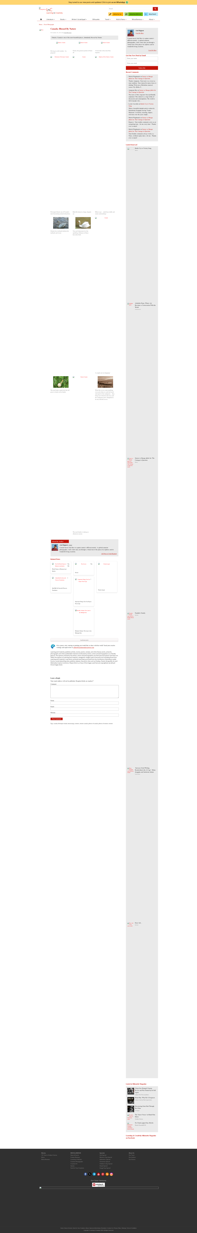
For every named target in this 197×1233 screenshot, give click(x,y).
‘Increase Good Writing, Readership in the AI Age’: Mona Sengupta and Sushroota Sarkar (145, 770)
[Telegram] (94, 1174)
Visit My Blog (140, 33)
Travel (107, 19)
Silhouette (95, 19)
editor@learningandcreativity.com (83, 647)
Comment (53, 684)
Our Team (132, 1155)
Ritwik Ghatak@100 (140, 1125)
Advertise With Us (135, 14)
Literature (49, 19)
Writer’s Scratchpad (78, 19)
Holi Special (103, 1155)
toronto (111, 723)
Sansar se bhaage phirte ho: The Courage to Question (141, 77)
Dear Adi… (138, 923)
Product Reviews (75, 1157)
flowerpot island (62, 723)
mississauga (71, 723)
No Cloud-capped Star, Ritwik (144, 1123)
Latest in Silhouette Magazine (136, 1084)
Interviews (137, 774)
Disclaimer (103, 1228)
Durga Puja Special (105, 1168)
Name (52, 700)
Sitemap (124, 1228)
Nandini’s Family (140, 613)
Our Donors (132, 1159)
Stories (136, 615)
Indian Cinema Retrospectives (143, 1100)
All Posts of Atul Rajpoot (109, 554)
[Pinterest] (102, 1174)
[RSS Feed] (107, 1174)
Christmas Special (105, 1161)
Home (61, 1228)
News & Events (74, 1155)
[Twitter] (90, 1174)
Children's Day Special (106, 1164)
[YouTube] (98, 1174)
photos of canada (93, 723)
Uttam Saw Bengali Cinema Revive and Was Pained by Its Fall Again (145, 1090)
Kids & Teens (120, 19)
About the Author (57, 541)
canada (56, 723)
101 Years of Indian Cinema (49, 1155)
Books (62, 19)
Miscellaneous (137, 19)
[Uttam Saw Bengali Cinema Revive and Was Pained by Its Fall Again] (130, 1094)
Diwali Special (104, 1166)
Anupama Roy (133, 90)
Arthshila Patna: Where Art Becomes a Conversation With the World (145, 305)
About (151, 19)
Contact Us (110, 1228)
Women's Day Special (106, 1157)
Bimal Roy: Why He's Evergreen (145, 1098)
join (116, 2)
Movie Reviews (45, 1159)
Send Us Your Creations (77, 1168)
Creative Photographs (76, 1161)
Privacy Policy (117, 1228)
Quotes (72, 1166)
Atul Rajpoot (67, 33)
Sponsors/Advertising (95, 1228)
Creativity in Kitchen (76, 1159)
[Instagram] (111, 1174)
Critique (137, 1110)
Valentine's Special (105, 1159)
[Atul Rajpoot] (55, 550)
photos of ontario (103, 723)
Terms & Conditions (132, 1228)
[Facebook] (85, 1174)
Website (52, 713)
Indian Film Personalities (142, 1095)
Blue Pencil (152, 14)
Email (52, 707)
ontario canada (84, 723)
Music (136, 150)
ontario (77, 723)
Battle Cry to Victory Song (143, 148)
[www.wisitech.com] (98, 1185)
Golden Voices (139, 1119)
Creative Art (138, 309)
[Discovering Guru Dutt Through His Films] (130, 1111)
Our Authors (132, 1157)
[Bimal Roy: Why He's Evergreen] (130, 1103)
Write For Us (117, 14)
